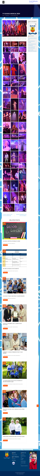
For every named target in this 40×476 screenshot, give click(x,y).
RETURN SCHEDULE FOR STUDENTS (11, 268)
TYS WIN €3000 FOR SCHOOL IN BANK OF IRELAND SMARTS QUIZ (12, 381)
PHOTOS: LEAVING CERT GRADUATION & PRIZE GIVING (13, 409)
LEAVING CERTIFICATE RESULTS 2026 (11, 241)
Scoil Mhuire (33, 1)
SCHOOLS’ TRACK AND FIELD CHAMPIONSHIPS (13, 296)
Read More (5, 245)
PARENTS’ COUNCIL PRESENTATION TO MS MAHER (13, 352)
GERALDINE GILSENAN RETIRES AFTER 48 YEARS (13, 436)
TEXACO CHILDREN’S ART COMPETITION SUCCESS (12, 324)
